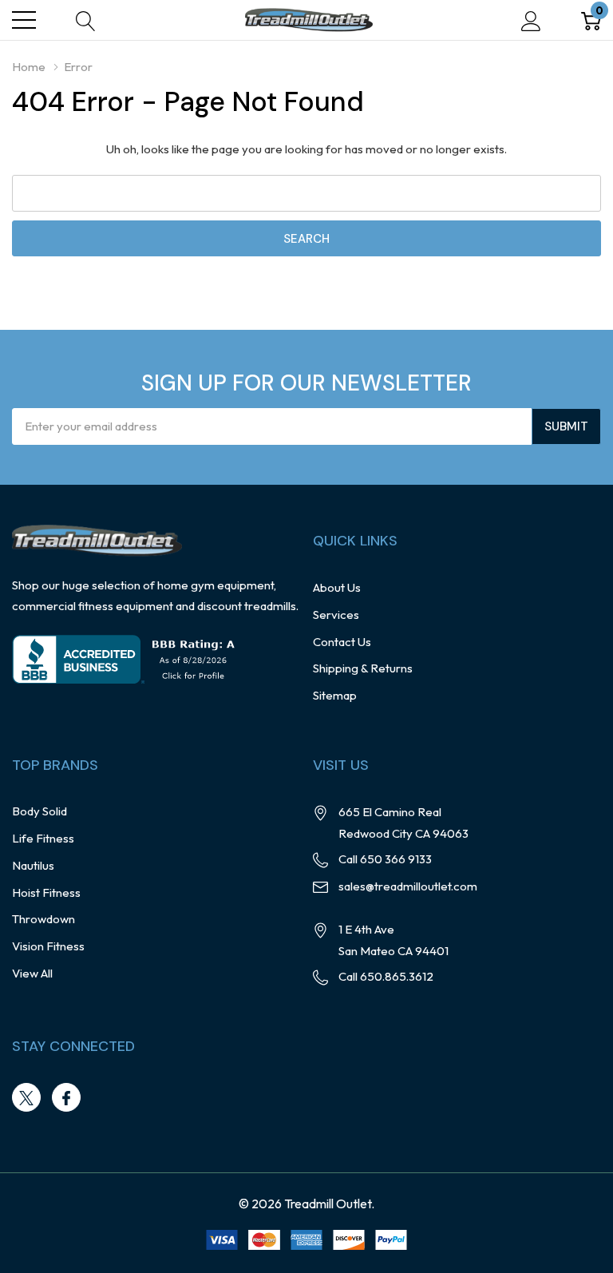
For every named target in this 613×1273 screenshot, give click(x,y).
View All (32, 973)
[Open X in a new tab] (26, 1098)
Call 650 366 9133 (385, 859)
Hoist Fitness (46, 892)
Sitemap (335, 695)
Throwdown (43, 918)
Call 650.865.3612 (385, 976)
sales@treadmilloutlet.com (407, 886)
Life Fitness (43, 838)
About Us (337, 587)
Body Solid (39, 811)
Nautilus (33, 865)
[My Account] (531, 20)
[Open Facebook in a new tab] (66, 1098)
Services (336, 614)
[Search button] (86, 20)
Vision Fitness (48, 946)
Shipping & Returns (363, 668)
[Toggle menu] (24, 20)
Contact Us (342, 641)
